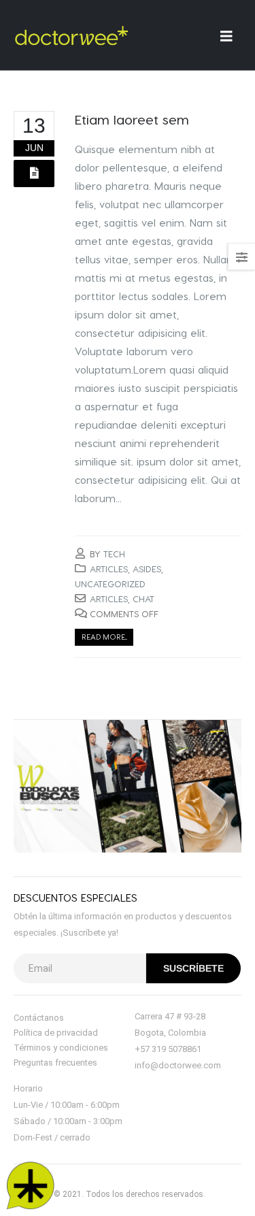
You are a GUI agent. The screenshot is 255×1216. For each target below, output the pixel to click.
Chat (143, 598)
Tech (114, 553)
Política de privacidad (56, 1033)
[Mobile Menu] (230, 36)
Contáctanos (39, 1018)
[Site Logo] (71, 35)
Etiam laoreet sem (132, 119)
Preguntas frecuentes (55, 1062)
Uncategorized (110, 583)
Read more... (104, 636)
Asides (147, 568)
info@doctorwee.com (178, 1065)
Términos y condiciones (61, 1047)
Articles (109, 568)
